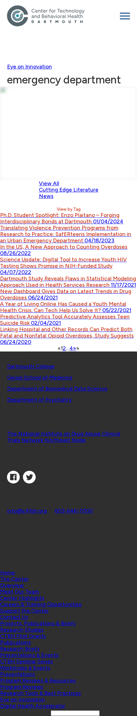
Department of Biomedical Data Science (57, 388)
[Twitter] (29, 481)
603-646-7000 (74, 511)
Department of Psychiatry (39, 400)
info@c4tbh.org (27, 511)
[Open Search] (68, 559)
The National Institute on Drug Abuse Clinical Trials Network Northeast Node (63, 436)
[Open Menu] (125, 16)
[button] (14, 579)
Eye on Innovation (29, 66)
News (46, 196)
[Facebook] (13, 481)
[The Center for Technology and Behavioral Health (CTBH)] (61, 15)
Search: (41, 713)
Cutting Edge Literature (68, 190)
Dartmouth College (30, 366)
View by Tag (69, 209)
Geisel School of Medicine (39, 377)
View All (49, 183)
